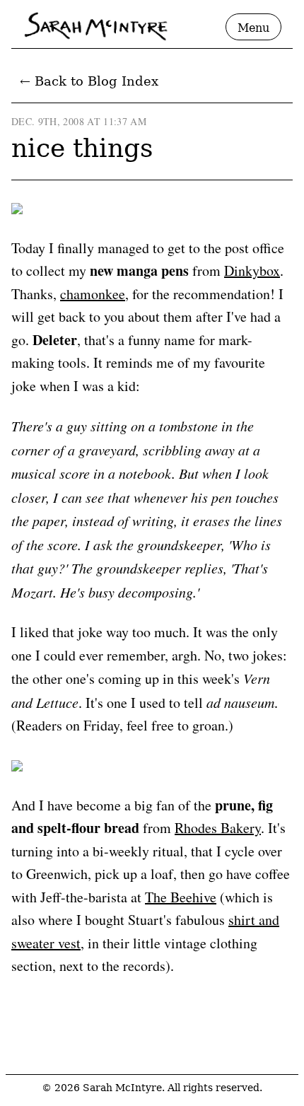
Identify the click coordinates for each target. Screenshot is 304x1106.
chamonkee (92, 293)
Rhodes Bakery (218, 827)
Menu (253, 28)
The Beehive (180, 897)
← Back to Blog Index (89, 81)
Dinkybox (252, 270)
